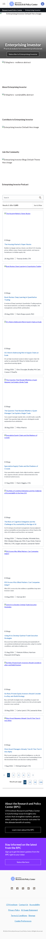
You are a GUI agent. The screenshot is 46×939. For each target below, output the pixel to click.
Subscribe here (23, 862)
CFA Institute (12, 904)
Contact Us (23, 904)
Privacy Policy (14, 910)
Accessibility (34, 904)
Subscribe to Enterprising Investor (23, 54)
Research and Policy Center (12, 10)
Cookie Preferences (23, 921)
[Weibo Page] (28, 888)
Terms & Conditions (19, 915)
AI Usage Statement (29, 910)
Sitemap (31, 915)
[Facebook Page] (17, 888)
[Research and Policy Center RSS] (34, 888)
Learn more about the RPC (23, 830)
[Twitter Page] (23, 888)
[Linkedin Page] (12, 888)
